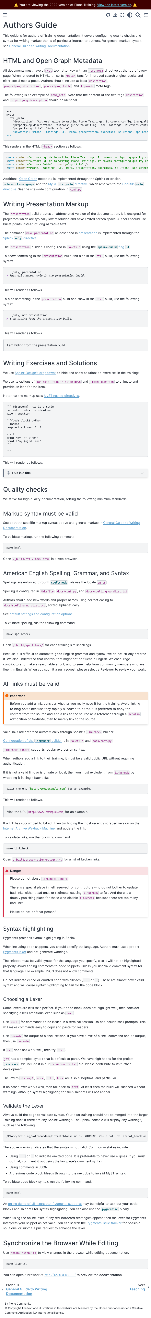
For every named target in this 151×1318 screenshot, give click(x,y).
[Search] (138, 15)
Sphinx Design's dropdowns (35, 373)
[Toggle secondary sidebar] (145, 15)
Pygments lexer (14, 952)
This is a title (21, 473)
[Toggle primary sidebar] (5, 15)
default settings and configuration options (41, 614)
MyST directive (68, 184)
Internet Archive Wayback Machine (29, 828)
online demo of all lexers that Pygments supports (45, 1204)
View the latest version (114, 5)
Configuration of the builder (32, 741)
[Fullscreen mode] (122, 15)
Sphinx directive (19, 238)
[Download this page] (115, 15)
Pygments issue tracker (104, 1223)
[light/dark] (130, 15)
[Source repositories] (108, 15)
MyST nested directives (61, 396)
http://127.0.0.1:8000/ (60, 1275)
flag (113, 247)
